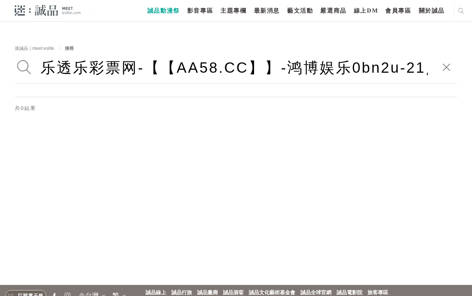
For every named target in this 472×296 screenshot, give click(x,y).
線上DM (366, 10)
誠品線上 (156, 292)
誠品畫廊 (207, 292)
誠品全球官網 (316, 292)
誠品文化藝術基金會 (272, 292)
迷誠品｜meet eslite (34, 48)
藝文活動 (300, 10)
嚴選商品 (333, 10)
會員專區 (398, 10)
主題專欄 (233, 10)
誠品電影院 (349, 292)
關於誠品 (432, 10)
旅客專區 (378, 292)
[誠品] (48, 10)
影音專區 (200, 10)
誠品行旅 (181, 292)
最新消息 (267, 10)
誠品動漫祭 (164, 10)
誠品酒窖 (233, 292)
